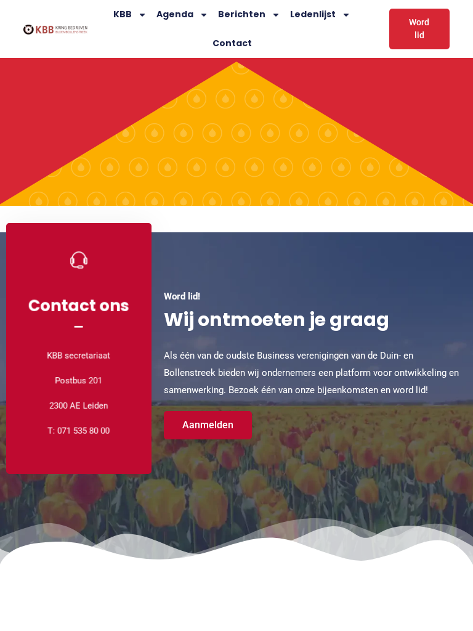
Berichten (241, 14)
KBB (122, 14)
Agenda (174, 14)
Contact (232, 43)
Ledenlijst (313, 14)
